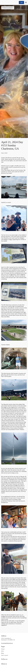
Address (3, 636)
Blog (2, 653)
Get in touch (4, 655)
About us (4, 664)
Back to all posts (8, 7)
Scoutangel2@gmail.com (7, 643)
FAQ (2, 651)
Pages (3, 646)
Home (2, 649)
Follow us (4, 659)
